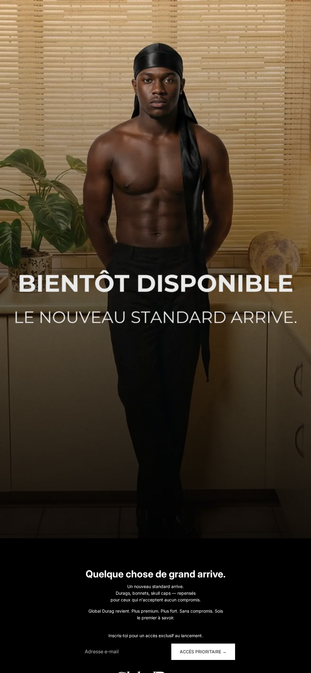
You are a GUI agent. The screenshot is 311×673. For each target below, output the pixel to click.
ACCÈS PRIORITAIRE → (203, 651)
